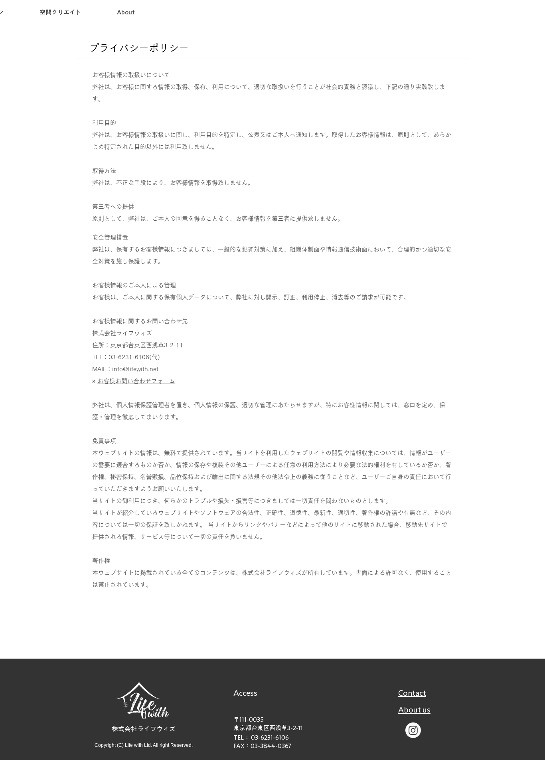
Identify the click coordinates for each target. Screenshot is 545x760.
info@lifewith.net (135, 369)
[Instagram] (413, 730)
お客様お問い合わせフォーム (136, 381)
